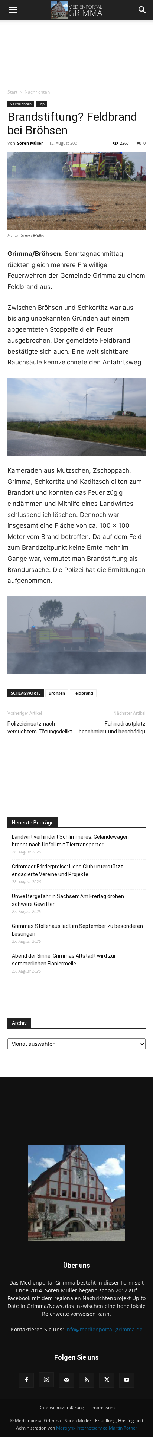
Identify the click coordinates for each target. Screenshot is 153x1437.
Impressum (103, 1407)
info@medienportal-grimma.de (104, 1329)
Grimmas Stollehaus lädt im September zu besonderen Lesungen (77, 930)
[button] (13, 10)
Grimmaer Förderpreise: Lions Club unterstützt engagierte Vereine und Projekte (67, 870)
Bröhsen (57, 693)
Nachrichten (37, 92)
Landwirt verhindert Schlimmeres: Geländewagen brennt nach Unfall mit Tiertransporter (70, 841)
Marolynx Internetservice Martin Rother (96, 1428)
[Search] (142, 10)
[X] (106, 1380)
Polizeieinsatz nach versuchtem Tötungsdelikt (39, 727)
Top (41, 103)
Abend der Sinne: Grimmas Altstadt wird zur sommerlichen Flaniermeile (64, 960)
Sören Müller (30, 143)
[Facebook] (26, 1380)
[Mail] (66, 1380)
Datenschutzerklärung (61, 1407)
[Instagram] (46, 1379)
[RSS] (86, 1380)
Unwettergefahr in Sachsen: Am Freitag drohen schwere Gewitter (68, 900)
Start (12, 92)
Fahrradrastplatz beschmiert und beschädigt (112, 727)
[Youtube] (126, 1380)
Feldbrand (83, 693)
